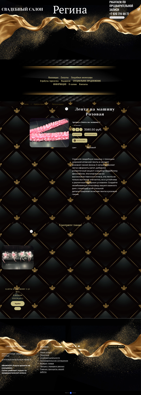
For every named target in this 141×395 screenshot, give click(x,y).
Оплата (43, 349)
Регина (70, 9)
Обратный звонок (116, 347)
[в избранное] (66, 108)
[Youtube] (79, 346)
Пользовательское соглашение (54, 361)
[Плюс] (80, 129)
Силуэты (65, 77)
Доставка (44, 347)
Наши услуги (46, 352)
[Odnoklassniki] (76, 346)
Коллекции (53, 77)
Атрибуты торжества (49, 80)
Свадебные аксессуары (82, 77)
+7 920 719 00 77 (119, 13)
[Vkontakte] (73, 346)
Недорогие (65, 80)
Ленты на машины (57, 104)
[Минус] (73, 129)
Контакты (83, 84)
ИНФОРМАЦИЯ (59, 84)
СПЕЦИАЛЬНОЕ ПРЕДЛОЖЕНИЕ (87, 80)
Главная (25, 104)
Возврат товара (47, 363)
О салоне (73, 84)
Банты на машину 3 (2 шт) (17, 290)
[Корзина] (138, 9)
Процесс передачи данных (52, 366)
